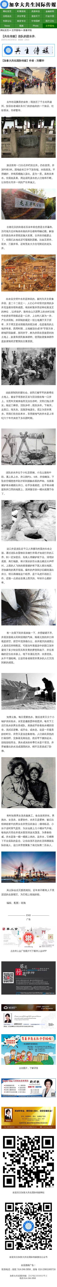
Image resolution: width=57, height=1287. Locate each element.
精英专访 (21, 21)
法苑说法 (7, 16)
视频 (21, 26)
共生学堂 (21, 16)
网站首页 (7, 11)
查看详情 (27, 30)
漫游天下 (35, 16)
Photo (35, 26)
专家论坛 (7, 21)
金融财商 (50, 11)
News (7, 26)
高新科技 (35, 11)
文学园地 (50, 26)
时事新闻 (21, 11)
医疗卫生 (50, 21)
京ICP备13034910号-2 (37, 1276)
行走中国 (50, 16)
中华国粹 (35, 21)
